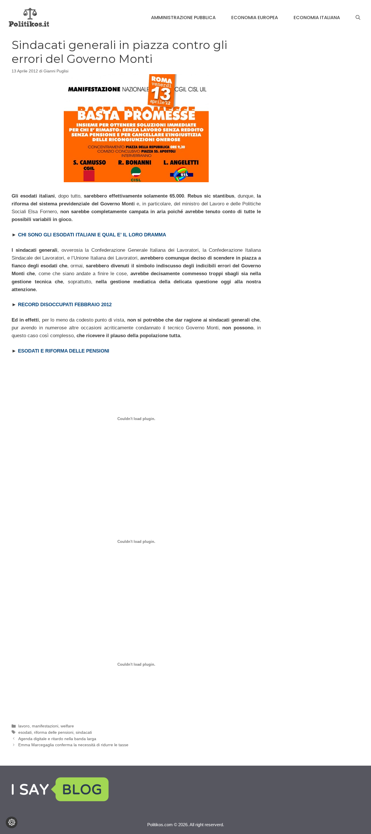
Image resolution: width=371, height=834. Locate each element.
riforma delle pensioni (53, 732)
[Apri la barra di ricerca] (358, 17)
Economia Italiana (317, 17)
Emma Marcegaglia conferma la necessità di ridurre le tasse (73, 744)
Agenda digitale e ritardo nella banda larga (57, 738)
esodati (25, 732)
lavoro (24, 726)
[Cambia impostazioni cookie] (11, 822)
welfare (67, 726)
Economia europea (254, 17)
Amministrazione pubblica (183, 17)
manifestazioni (45, 726)
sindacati (84, 732)
